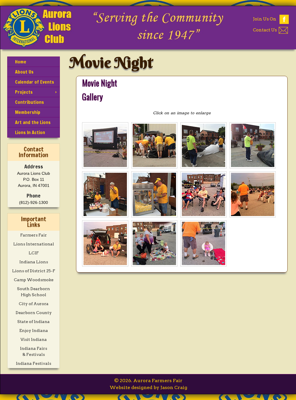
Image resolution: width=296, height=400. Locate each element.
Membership (27, 112)
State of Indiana (33, 321)
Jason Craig (173, 387)
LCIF (34, 253)
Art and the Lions (33, 122)
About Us (24, 72)
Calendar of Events (34, 82)
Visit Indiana (34, 339)
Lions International (33, 244)
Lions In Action (30, 132)
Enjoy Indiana (33, 330)
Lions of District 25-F (33, 270)
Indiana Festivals (33, 363)
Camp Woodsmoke (33, 279)
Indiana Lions (33, 262)
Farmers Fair (33, 235)
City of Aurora (34, 303)
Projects (24, 92)
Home (20, 62)
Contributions (29, 102)
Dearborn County (34, 312)
